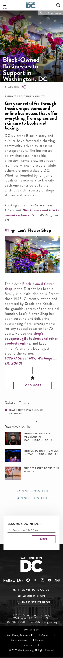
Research (27, 645)
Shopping (15, 413)
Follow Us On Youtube (47, 580)
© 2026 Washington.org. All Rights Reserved (31, 650)
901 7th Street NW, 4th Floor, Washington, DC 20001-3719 (31, 617)
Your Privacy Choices (17, 635)
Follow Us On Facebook (26, 580)
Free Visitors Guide (34, 590)
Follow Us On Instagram (40, 580)
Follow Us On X (33, 580)
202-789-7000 (15, 622)
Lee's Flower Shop (51, 13)
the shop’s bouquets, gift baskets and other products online (31, 338)
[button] (32, 385)
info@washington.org (44, 622)
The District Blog (36, 602)
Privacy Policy (31, 629)
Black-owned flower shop (29, 286)
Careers (15, 640)
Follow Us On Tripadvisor (55, 580)
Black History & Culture (26, 410)
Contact (39, 640)
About (44, 635)
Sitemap (23, 640)
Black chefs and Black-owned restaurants (32, 212)
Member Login (33, 596)
